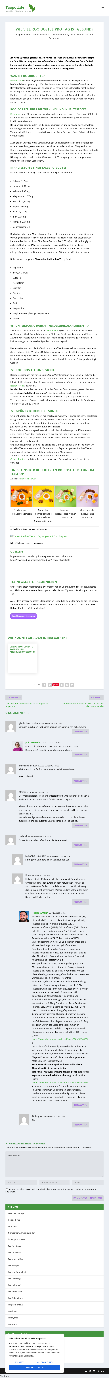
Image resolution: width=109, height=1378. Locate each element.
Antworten (80, 731)
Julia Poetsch (32, 742)
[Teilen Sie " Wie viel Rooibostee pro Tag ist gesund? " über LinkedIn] (61, 684)
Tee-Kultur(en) (14, 1285)
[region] (34, 1353)
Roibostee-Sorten (27, 478)
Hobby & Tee (14, 1220)
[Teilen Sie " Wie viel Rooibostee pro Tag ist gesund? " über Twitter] (49, 684)
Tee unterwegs (14, 1278)
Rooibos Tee (16, 80)
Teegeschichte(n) (15, 1304)
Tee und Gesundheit (17, 1272)
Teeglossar (13, 1311)
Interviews (12, 1226)
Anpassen (19, 1362)
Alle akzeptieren (34, 1367)
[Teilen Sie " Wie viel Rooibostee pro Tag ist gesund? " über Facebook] (44, 684)
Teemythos (13, 1317)
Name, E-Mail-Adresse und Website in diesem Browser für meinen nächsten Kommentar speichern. (51, 1190)
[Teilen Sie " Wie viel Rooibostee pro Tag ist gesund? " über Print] (72, 684)
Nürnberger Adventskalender (21, 1233)
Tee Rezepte (13, 1265)
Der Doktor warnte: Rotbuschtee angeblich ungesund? (22, 649)
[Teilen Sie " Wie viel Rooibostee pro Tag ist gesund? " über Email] (67, 684)
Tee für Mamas (15, 1252)
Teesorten (12, 1324)
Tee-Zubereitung (15, 1298)
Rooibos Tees (17, 385)
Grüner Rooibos (18, 459)
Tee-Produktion (15, 1291)
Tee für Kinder (76, 34)
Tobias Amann (40, 912)
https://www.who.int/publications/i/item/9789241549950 (60, 1039)
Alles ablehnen (45, 1362)
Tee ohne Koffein (59, 34)
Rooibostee (16, 114)
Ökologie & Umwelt (17, 1239)
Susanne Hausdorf (39, 34)
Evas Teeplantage (16, 1213)
